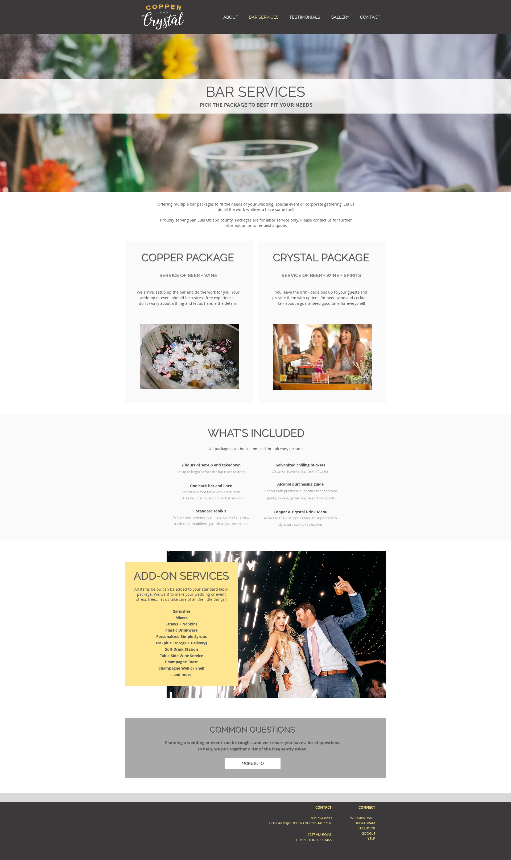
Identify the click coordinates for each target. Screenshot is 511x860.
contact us (322, 220)
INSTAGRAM (365, 823)
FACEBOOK (366, 828)
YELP (371, 838)
